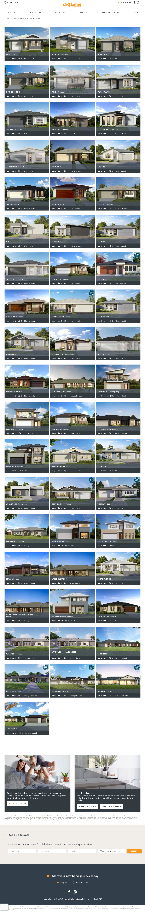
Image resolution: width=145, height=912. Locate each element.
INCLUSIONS (84, 13)
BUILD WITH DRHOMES (110, 13)
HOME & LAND (35, 13)
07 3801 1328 (12, 2)
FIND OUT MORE (19, 803)
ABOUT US (136, 13)
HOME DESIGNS (10, 13)
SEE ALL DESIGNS (33, 18)
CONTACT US (125, 2)
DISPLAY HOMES (60, 13)
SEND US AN (111, 806)
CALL (87, 806)
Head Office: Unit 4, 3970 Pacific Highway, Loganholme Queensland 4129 (72, 899)
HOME (7, 18)
